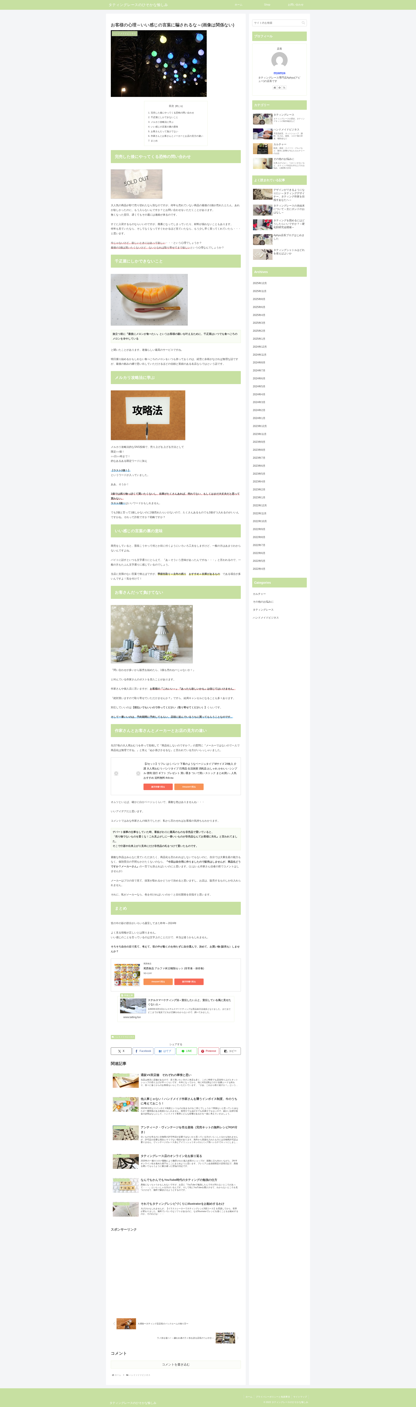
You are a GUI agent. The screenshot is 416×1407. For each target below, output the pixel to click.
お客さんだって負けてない (164, 131)
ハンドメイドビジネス (124, 1037)
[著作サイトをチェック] (275, 87)
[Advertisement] (176, 1271)
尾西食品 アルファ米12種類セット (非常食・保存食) (173, 968)
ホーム (249, 1396)
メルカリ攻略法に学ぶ (162, 122)
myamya (279, 72)
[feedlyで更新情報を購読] (279, 87)
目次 (171, 106)
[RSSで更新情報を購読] (284, 87)
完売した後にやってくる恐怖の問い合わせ (172, 112)
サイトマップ (300, 1396)
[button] (230, 1051)
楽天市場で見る (158, 787)
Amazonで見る (189, 787)
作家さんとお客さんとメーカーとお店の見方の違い (177, 136)
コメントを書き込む (176, 1364)
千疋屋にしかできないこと (164, 117)
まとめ (154, 140)
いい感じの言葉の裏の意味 (164, 126)
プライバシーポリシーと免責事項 (273, 1396)
